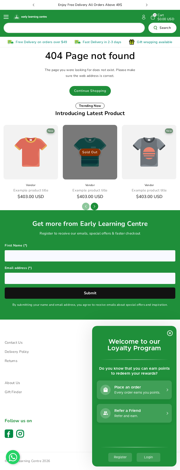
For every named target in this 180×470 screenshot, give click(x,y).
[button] (7, 17)
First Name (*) (16, 245)
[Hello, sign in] (144, 17)
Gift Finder (13, 392)
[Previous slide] (33, 5)
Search (165, 28)
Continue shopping (90, 91)
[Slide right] (94, 206)
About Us (12, 382)
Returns (11, 360)
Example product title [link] (30, 190)
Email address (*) (18, 268)
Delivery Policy (17, 351)
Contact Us (13, 342)
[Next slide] (147, 5)
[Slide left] (86, 206)
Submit (90, 293)
